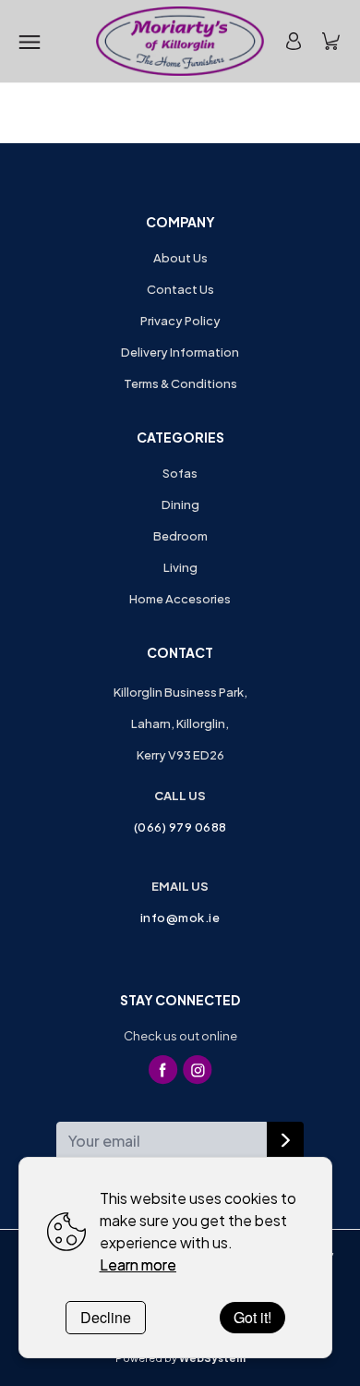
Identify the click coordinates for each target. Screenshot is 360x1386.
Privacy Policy (180, 320)
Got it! (252, 1317)
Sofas (180, 473)
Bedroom (180, 536)
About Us (180, 257)
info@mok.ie (180, 917)
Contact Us (180, 289)
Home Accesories (180, 598)
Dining (180, 504)
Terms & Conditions (180, 383)
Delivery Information (180, 352)
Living (180, 567)
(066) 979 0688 (180, 827)
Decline (105, 1317)
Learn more (138, 1264)
